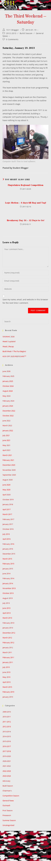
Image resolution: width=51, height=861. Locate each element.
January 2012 (8, 647)
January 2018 (8, 504)
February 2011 (8, 657)
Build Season (26, 33)
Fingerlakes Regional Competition (25, 185)
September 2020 (9, 475)
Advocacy (6, 781)
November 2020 (9, 470)
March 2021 (7, 455)
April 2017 (6, 509)
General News (8, 800)
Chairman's (7, 790)
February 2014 (8, 578)
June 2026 (6, 371)
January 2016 (8, 549)
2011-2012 (7, 721)
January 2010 (8, 697)
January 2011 (8, 662)
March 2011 (7, 652)
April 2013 (6, 613)
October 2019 (8, 499)
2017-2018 (7, 751)
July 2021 (6, 435)
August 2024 (8, 391)
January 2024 (8, 406)
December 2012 (9, 633)
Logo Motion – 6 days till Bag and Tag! (25, 202)
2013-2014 (7, 731)
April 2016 (6, 539)
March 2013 (7, 618)
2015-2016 (7, 741)
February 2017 (8, 519)
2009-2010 (7, 712)
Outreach (6, 805)
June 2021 (6, 440)
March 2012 (7, 637)
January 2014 (8, 583)
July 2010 (6, 667)
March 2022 (7, 425)
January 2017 (8, 524)
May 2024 (6, 396)
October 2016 (8, 529)
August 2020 (8, 479)
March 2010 (7, 687)
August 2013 (8, 598)
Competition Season (11, 795)
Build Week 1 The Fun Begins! (14, 351)
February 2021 (8, 460)
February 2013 (8, 623)
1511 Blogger (12, 30)
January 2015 (8, 568)
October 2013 (8, 593)
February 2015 (8, 563)
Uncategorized (8, 825)
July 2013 (6, 603)
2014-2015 (7, 736)
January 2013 (8, 628)
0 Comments (12, 39)
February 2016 (8, 544)
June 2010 (6, 672)
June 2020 (6, 484)
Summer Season (9, 820)
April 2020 (6, 494)
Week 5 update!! (9, 341)
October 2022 (8, 415)
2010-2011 (7, 716)
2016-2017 (7, 746)
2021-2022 (7, 766)
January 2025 (8, 381)
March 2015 (7, 559)
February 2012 (8, 642)
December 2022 (9, 410)
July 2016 (6, 534)
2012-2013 (11, 33)
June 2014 (6, 573)
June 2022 (6, 420)
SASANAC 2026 (8, 336)
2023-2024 (7, 776)
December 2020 (9, 465)
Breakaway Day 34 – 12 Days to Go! (25, 220)
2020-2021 (7, 761)
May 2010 (6, 677)
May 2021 (6, 445)
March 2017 (7, 514)
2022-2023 (7, 771)
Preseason (7, 815)
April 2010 (6, 682)
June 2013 (6, 608)
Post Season (8, 810)
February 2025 (8, 376)
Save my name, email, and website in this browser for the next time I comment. (25, 301)
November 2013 (9, 588)
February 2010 (8, 692)
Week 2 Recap (8, 346)
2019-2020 (7, 756)
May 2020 (6, 489)
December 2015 (9, 553)
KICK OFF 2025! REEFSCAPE (14, 356)
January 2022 (8, 430)
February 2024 (8, 401)
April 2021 (6, 450)
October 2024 (8, 386)
